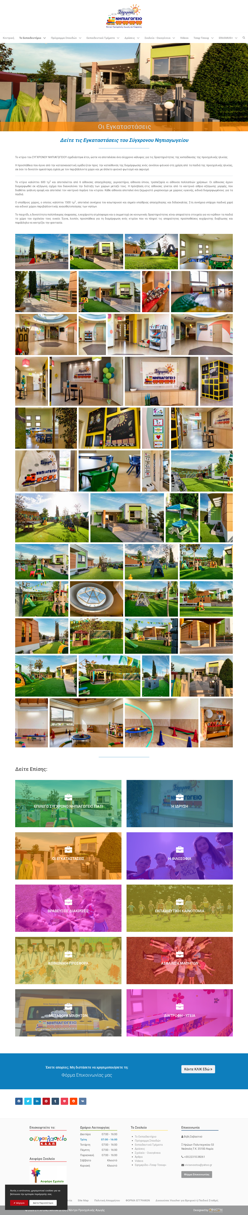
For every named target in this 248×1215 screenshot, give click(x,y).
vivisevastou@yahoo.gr (198, 1165)
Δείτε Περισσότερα (43, 1203)
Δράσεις (140, 1148)
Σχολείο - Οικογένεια (147, 1152)
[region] (124, 87)
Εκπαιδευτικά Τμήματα (149, 1144)
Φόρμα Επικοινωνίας (196, 1174)
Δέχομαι (20, 1203)
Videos (139, 1161)
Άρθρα (139, 1156)
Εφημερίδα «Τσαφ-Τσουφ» (150, 1165)
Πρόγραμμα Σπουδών (148, 1140)
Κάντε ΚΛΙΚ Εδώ (197, 1069)
